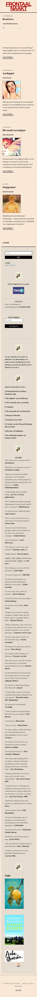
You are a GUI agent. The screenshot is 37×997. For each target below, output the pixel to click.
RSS (18, 966)
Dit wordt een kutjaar (14, 130)
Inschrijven (13, 326)
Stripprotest (9, 187)
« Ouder (5, 243)
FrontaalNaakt (18, 6)
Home (18, 990)
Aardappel (8, 73)
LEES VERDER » (8, 57)
